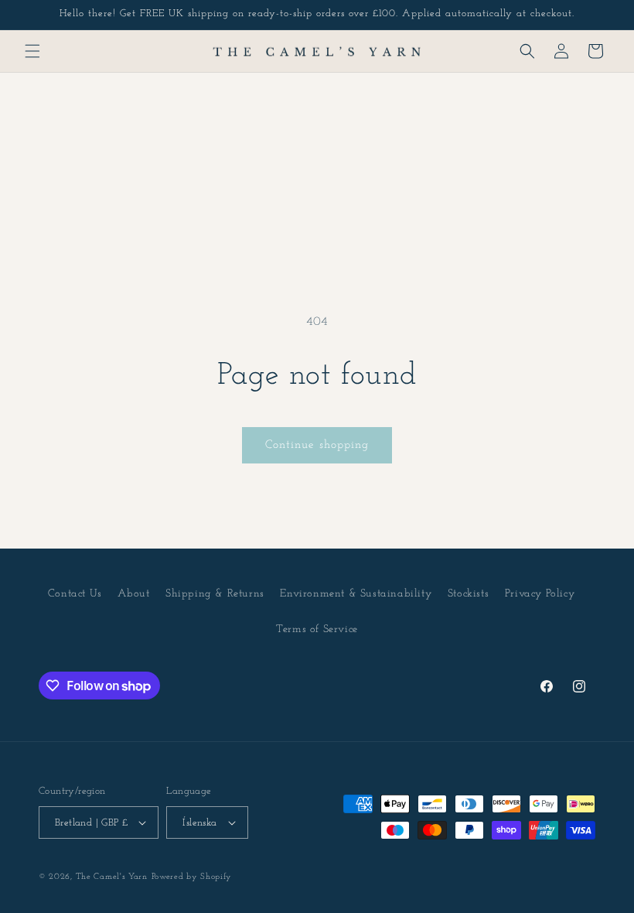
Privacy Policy (539, 594)
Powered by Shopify (192, 877)
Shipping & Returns (214, 594)
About (133, 594)
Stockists (468, 594)
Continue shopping (317, 445)
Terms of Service (317, 629)
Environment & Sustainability (355, 594)
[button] (32, 51)
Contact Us (75, 594)
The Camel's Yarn (112, 877)
